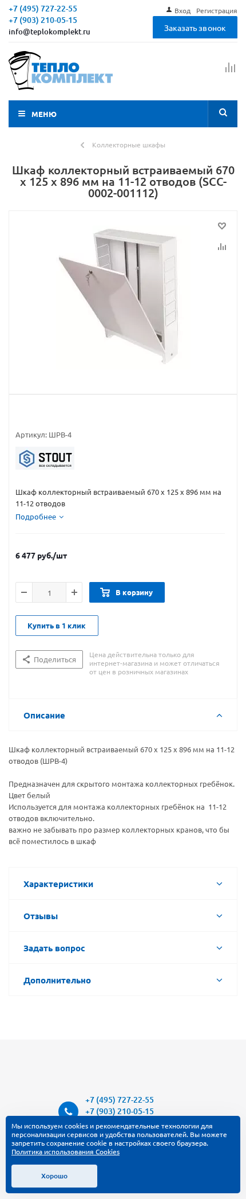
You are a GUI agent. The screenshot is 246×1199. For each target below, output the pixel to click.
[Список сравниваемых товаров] (231, 72)
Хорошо (54, 1176)
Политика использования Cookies (65, 1151)
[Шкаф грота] (123, 299)
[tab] (39, 516)
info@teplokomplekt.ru (49, 31)
